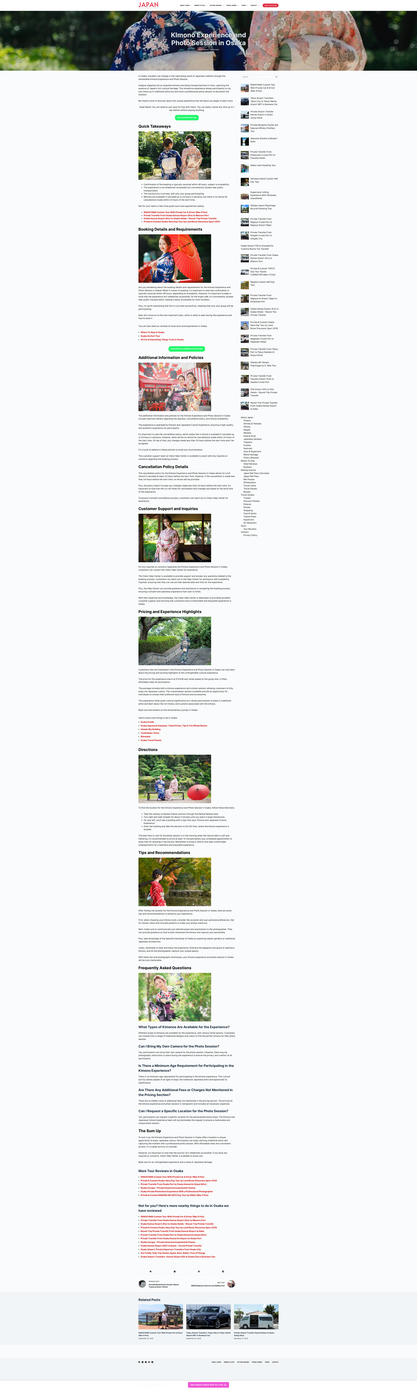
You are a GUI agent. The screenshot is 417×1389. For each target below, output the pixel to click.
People (246, 430)
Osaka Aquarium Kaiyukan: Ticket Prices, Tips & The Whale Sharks (174, 725)
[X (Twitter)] (175, 1271)
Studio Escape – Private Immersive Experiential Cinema (168, 1188)
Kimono (200, 49)
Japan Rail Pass (251, 476)
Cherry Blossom (251, 457)
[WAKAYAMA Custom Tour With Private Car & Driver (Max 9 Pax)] (160, 1316)
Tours (243, 5)
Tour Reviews (214, 49)
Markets (247, 433)
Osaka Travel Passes (151, 740)
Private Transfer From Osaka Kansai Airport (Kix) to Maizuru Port (176, 215)
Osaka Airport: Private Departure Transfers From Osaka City (171, 1249)
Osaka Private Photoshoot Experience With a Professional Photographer (177, 1191)
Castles (247, 445)
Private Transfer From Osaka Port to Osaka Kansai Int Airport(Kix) (173, 1184)
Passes (246, 507)
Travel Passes (250, 488)
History (247, 426)
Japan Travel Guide (270, 5)
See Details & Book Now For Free (207, 1385)
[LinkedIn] (223, 1271)
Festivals (247, 448)
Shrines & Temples (252, 423)
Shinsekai (145, 736)
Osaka (206, 49)
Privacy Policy (250, 535)
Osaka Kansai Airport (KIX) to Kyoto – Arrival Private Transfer (171, 1246)
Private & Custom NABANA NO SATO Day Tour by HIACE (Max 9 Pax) (174, 1195)
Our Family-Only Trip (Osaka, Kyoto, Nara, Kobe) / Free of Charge (173, 1253)
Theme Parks (249, 516)
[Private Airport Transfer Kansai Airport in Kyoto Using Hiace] (256, 1316)
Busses (246, 492)
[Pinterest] (199, 1271)
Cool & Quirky (250, 513)
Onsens (247, 420)
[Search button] (276, 77)
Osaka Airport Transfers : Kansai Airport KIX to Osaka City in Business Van (178, 1256)
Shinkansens (249, 482)
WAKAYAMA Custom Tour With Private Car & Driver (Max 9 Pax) (175, 212)
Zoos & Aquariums (252, 451)
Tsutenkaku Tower (150, 733)
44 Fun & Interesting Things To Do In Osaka (162, 339)
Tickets (247, 498)
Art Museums (249, 523)
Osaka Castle (147, 722)
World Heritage (250, 454)
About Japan (185, 5)
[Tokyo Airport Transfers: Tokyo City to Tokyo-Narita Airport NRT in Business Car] (208, 1316)
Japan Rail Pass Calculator (256, 473)
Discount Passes (251, 501)
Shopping (248, 510)
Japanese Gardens (252, 439)
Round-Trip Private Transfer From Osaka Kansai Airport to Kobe (172, 1231)
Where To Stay (199, 5)
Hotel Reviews (250, 464)
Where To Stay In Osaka (152, 332)
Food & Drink (249, 436)
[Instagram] (146, 1362)
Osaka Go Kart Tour (150, 336)
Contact (254, 5)
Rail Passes (249, 479)
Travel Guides (231, 5)
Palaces (247, 504)
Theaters (247, 442)
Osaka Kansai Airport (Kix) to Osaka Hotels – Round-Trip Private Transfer (180, 218)
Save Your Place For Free (187, 117)
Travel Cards (249, 485)
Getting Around (216, 5)
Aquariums (248, 519)
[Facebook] (151, 1271)
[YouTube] (152, 1362)
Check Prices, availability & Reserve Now (187, 349)
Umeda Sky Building (151, 729)
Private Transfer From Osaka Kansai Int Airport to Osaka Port (171, 1238)
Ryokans (247, 467)
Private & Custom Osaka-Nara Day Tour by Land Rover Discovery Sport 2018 (182, 221)
